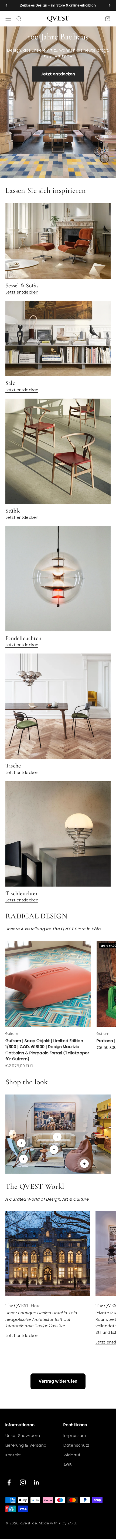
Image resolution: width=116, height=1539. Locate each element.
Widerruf (71, 1455)
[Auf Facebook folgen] (9, 1482)
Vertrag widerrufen (58, 1381)
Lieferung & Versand (25, 1445)
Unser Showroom (22, 1435)
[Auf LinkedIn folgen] (36, 1482)
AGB (67, 1464)
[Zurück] (6, 5)
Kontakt (13, 1455)
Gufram (11, 1033)
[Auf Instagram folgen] (22, 1482)
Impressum (74, 1435)
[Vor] (110, 5)
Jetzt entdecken (58, 74)
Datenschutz (76, 1445)
